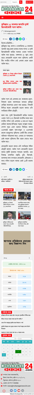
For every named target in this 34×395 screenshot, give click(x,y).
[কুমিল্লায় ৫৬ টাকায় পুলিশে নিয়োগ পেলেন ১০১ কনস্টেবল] (27, 76)
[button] (2, 17)
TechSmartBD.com (28, 394)
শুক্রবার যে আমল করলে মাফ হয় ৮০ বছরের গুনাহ (12, 332)
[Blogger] (22, 390)
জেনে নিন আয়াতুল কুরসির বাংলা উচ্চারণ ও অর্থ (12, 322)
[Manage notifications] (4, 390)
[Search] (20, 2)
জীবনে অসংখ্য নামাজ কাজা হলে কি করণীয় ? (12, 319)
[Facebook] (11, 390)
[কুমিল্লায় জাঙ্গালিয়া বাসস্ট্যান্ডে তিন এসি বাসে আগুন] (24, 215)
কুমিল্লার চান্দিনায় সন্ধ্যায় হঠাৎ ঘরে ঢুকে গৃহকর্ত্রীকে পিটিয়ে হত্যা (15, 315)
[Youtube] (18, 390)
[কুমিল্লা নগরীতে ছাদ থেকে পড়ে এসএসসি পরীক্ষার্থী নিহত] (27, 91)
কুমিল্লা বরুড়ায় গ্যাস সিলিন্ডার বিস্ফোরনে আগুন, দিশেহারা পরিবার (26, 181)
